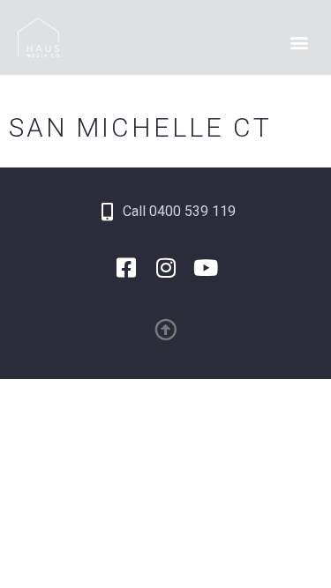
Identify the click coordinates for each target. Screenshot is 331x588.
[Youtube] (205, 268)
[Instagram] (165, 268)
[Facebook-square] (126, 268)
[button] (298, 42)
